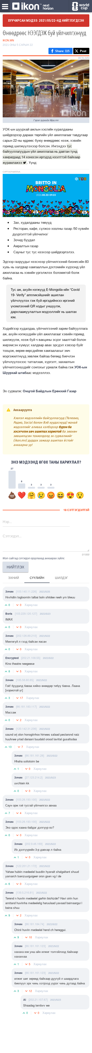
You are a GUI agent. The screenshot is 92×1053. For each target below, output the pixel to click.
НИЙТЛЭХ (15, 567)
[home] (33, 6)
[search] (80, 6)
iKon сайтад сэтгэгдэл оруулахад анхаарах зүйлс (34, 558)
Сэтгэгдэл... (12, 535)
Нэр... (7, 521)
